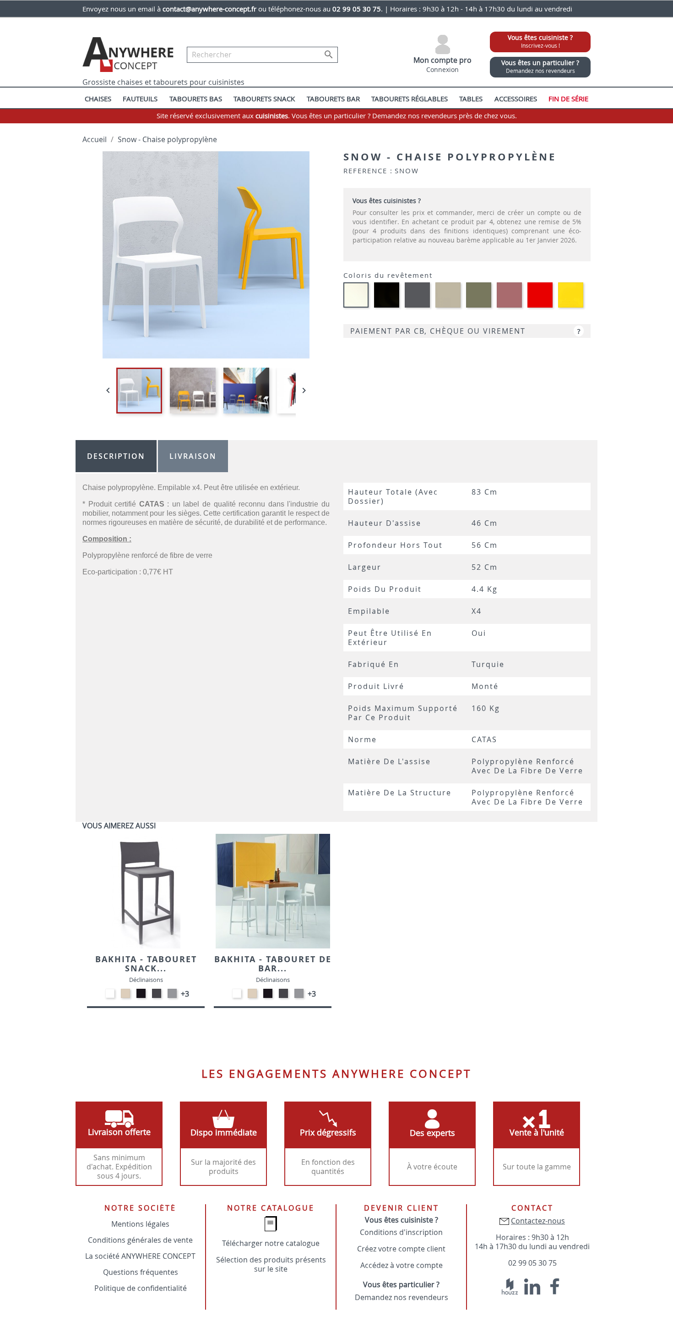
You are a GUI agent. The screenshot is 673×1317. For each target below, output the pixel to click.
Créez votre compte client (401, 1248)
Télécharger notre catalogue (271, 1243)
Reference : (368, 170)
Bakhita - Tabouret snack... (146, 963)
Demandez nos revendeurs (401, 1297)
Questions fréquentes (140, 1272)
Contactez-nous (538, 1221)
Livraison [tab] (193, 456)
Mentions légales (140, 1224)
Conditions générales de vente (140, 1240)
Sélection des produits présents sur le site (271, 1264)
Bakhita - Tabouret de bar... (272, 963)
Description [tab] (116, 456)
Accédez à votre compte (401, 1265)
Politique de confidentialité (140, 1288)
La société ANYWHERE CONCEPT (140, 1256)
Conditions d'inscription (401, 1232)
